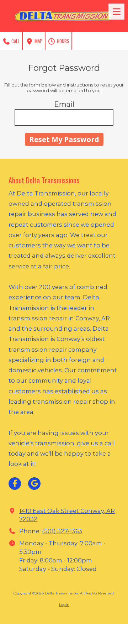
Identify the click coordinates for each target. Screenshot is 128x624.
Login (64, 604)
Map (37, 40)
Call (15, 40)
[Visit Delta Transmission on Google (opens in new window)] (34, 483)
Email (64, 104)
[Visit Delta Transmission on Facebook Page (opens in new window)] (15, 483)
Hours (62, 40)
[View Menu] (116, 12)
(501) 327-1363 (62, 531)
